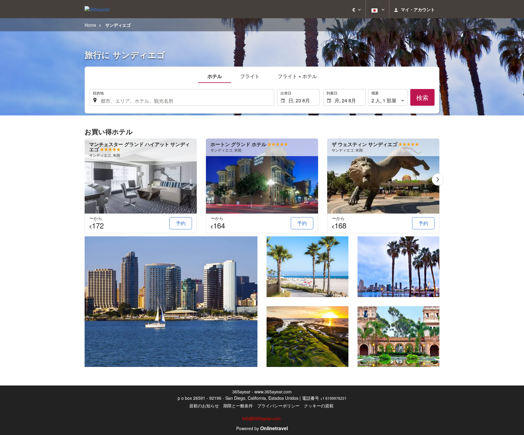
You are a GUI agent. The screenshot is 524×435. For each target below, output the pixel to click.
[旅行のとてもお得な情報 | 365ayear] (97, 9)
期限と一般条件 (238, 405)
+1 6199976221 (333, 398)
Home (90, 25)
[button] (356, 9)
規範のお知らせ (204, 405)
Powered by (262, 428)
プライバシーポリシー (278, 405)
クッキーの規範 (319, 405)
